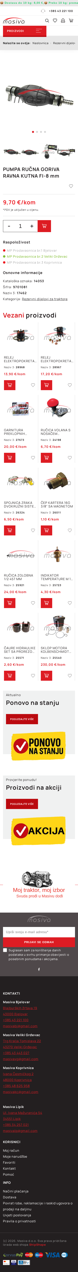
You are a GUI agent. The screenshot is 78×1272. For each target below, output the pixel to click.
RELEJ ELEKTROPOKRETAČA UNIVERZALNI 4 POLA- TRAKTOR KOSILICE (20, 359)
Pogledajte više (22, 719)
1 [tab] (33, 132)
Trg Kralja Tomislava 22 (22, 1041)
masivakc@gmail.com (20, 1092)
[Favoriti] (55, 21)
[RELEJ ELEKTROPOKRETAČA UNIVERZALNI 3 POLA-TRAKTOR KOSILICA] (57, 336)
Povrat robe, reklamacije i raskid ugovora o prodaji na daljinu (38, 1206)
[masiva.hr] (13, 21)
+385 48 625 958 (16, 1086)
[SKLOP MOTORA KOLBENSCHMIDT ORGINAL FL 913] (57, 627)
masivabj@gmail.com (20, 1026)
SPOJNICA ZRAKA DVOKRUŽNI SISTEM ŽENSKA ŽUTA (20, 504)
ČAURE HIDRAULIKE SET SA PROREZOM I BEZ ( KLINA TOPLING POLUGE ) (20, 649)
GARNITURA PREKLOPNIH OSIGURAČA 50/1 (17, 431)
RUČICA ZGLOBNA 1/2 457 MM (18, 577)
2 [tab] (37, 132)
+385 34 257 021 (16, 1125)
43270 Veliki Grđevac (20, 1047)
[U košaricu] (9, 385)
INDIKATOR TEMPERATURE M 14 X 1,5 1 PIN (57, 577)
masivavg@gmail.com (20, 1059)
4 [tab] (45, 132)
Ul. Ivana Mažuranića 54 (22, 1113)
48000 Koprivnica (17, 1080)
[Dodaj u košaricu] (44, 226)
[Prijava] (63, 21)
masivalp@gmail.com (20, 1131)
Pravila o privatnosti (19, 1221)
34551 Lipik (12, 1119)
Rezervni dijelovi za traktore (45, 299)
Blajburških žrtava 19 (20, 1008)
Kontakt (9, 1168)
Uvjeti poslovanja (17, 1215)
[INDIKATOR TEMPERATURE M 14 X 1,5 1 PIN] (57, 554)
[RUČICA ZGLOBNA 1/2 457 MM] (20, 554)
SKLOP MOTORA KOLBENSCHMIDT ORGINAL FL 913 (55, 649)
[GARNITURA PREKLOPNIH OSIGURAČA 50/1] (20, 409)
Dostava (9, 1197)
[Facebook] (39, 969)
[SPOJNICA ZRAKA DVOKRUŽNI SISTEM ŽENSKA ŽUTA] (20, 482)
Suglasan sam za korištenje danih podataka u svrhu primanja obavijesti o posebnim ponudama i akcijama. (39, 954)
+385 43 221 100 (61, 11)
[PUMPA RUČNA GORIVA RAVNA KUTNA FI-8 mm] (39, 96)
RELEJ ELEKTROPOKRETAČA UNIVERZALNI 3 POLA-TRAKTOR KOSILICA (57, 359)
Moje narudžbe (15, 1156)
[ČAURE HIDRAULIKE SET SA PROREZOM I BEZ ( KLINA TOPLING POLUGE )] (20, 627)
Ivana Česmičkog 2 (18, 1074)
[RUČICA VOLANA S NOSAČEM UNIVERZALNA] (57, 409)
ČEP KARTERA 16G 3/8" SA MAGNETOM (57, 504)
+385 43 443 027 (16, 1053)
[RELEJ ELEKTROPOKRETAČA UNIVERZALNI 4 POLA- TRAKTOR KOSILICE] (20, 336)
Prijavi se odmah (39, 942)
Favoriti (9, 1162)
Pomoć (8, 1174)
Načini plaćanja (16, 1191)
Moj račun (11, 1150)
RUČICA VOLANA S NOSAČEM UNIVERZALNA (56, 431)
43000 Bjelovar (15, 1014)
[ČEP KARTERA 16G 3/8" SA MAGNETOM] (57, 482)
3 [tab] (41, 132)
